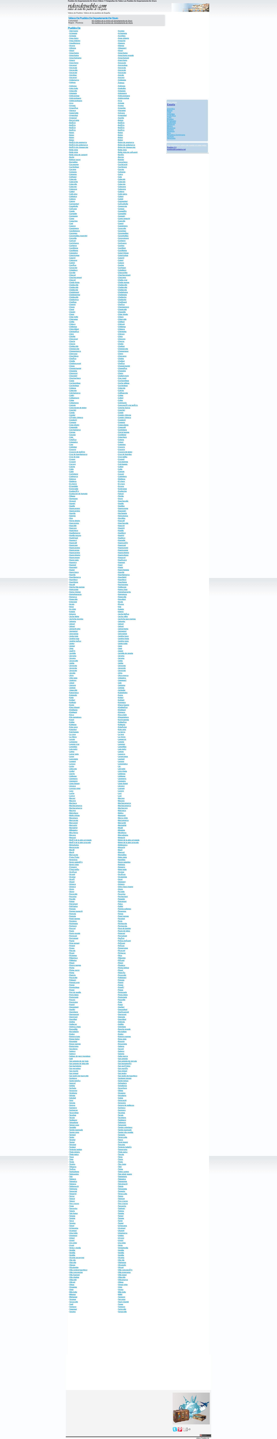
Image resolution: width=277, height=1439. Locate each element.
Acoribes (122, 36)
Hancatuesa (123, 516)
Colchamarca (74, 393)
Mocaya (72, 835)
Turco (71, 1221)
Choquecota (74, 349)
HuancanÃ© (123, 543)
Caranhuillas (123, 236)
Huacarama (74, 523)
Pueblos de (74, 27)
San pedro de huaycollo (78, 1076)
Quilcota (121, 1022)
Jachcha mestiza (76, 619)
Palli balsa (73, 906)
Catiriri (72, 263)
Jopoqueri (122, 680)
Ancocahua (122, 65)
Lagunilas (73, 747)
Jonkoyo (72, 680)
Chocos (121, 341)
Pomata (121, 980)
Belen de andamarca (126, 145)
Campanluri (123, 201)
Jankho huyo (123, 636)
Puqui (120, 1005)
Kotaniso (73, 730)
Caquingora (123, 226)
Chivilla (72, 337)
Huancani (122, 545)
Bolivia (169, 111)
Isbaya (120, 612)
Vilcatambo (73, 1267)
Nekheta (121, 865)
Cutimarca (73, 477)
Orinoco (72, 887)
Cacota (121, 169)
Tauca (120, 1140)
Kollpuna (121, 725)
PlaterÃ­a (121, 973)
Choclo (72, 341)
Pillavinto (122, 958)
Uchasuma (122, 1226)
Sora (71, 1100)
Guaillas (121, 506)
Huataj (72, 570)
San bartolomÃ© (125, 1064)
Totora (120, 1196)
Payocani (73, 936)
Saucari (72, 1083)
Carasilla (73, 238)
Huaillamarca (74, 533)
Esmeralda (73, 489)
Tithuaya (72, 1167)
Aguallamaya (74, 43)
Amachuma (74, 53)
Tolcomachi (122, 1184)
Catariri (72, 258)
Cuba (169, 117)
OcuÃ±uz (122, 874)
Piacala (72, 951)
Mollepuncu (122, 845)
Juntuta (72, 688)
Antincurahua (123, 98)
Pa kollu (121, 892)
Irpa (119, 607)
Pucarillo (121, 1000)
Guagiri (72, 504)
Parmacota (122, 926)
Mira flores (73, 833)
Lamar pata (74, 754)
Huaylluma (122, 582)
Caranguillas (123, 233)
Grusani (72, 501)
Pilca (120, 956)
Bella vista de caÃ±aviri (127, 152)
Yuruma (72, 1312)
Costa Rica (171, 116)
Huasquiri (73, 567)
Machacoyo (123, 808)
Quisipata (122, 1027)
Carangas (122, 231)
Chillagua (73, 327)
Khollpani (122, 710)
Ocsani (72, 874)
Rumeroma (73, 1046)
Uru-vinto (122, 1243)
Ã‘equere (73, 867)
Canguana (73, 216)
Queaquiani (73, 1007)
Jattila (71, 663)
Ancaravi (73, 65)
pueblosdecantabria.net (176, 149)
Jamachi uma (74, 629)
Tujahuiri (121, 1209)
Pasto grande (74, 933)
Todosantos (74, 1174)
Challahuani (74, 292)
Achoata (72, 36)
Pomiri (120, 983)
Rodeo (72, 1034)
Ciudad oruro (123, 376)
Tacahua (72, 1115)
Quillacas (73, 1024)
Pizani (120, 970)
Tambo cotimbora (125, 1127)
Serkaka (72, 1088)
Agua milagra (123, 38)
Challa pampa (123, 282)
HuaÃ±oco (122, 560)
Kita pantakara (75, 717)
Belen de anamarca (126, 142)
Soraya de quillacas (126, 1105)
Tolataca (72, 1184)
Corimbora (122, 430)
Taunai (72, 1142)
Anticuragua (74, 96)
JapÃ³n (72, 651)
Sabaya (121, 1046)
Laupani (72, 761)
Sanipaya (73, 1078)
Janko (71, 644)
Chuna (72, 366)
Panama (170, 130)
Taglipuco (73, 1120)
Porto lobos (74, 995)
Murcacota (73, 855)
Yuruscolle (122, 1312)
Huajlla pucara (75, 535)
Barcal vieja (74, 120)
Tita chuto (122, 1164)
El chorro (73, 484)
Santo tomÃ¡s (75, 1081)
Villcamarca (123, 1280)
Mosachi (121, 847)
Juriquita (121, 690)
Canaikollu (73, 206)
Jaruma (121, 656)
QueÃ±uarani (123, 1012)
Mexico (170, 126)
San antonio (123, 1059)
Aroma (121, 106)
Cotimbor (122, 445)
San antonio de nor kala (78, 1061)
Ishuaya (72, 614)
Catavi (120, 260)
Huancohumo (74, 555)
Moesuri (72, 838)
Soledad (72, 1098)
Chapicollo (122, 309)
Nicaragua (171, 128)
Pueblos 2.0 (171, 147)
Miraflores (122, 833)
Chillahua (122, 327)
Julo (119, 683)
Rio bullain (122, 1032)
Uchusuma (73, 1228)
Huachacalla (123, 523)
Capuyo (72, 226)
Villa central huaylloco (78, 1270)
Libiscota (73, 769)
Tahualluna (73, 1123)
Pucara (72, 1000)
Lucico (72, 796)
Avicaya (121, 113)
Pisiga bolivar (123, 968)
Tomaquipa (122, 1189)
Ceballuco (73, 270)
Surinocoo (73, 1110)
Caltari (120, 196)
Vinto (120, 1287)
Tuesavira (122, 1206)
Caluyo (72, 201)
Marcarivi (73, 825)
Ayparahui (73, 115)
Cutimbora (122, 477)
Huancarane (123, 550)
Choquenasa (123, 351)
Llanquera (73, 779)
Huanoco (73, 562)
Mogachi (121, 838)
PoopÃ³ (121, 987)
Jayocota (73, 666)
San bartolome (75, 1066)
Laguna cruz (74, 744)
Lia (119, 766)
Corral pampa (123, 432)
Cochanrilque (123, 381)
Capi (71, 224)
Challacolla (73, 285)
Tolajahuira (122, 1177)
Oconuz (121, 872)
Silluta (120, 1091)
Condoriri (73, 420)
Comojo (72, 405)
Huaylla (121, 572)
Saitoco (121, 1051)
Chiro (71, 334)
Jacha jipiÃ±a (123, 614)
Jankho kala (74, 639)
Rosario (121, 1041)
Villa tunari (122, 1275)
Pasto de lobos (124, 931)
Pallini (120, 906)
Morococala (74, 847)
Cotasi (120, 442)
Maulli (120, 828)
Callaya (121, 192)
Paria (120, 921)
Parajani (121, 919)
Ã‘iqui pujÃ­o (74, 870)
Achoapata (122, 33)
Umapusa (73, 1236)
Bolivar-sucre (75, 160)
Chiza (120, 337)
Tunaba (121, 1213)
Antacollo (73, 91)
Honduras (171, 124)
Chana (72, 307)
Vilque (71, 1285)
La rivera (121, 737)
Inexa (71, 607)
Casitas (121, 246)
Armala (121, 103)
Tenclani (72, 1145)
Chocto (72, 344)
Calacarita (73, 182)
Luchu (71, 793)
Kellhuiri (72, 703)
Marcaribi (122, 823)
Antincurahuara (75, 101)
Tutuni (71, 1226)
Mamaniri (122, 816)
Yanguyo (121, 1297)
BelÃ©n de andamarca (78, 145)
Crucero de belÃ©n (77, 452)
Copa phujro (74, 425)
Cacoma (72, 169)
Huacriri (121, 526)
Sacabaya (73, 1049)
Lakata (121, 752)
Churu (120, 373)
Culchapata (122, 464)
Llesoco (121, 786)
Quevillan (73, 1019)
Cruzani (121, 459)
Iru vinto (72, 609)
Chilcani (121, 324)
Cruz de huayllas (125, 454)
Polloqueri (122, 978)
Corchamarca (75, 430)
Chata (71, 314)
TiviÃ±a (72, 1169)
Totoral (72, 1199)
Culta (71, 469)
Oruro (71, 889)
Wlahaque (73, 1297)
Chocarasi (73, 339)
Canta (71, 219)
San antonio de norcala (127, 1061)
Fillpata (72, 496)
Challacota (73, 290)
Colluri (120, 398)
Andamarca (74, 80)
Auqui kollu (73, 113)
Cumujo (121, 472)
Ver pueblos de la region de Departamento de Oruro (112, 21)
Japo (120, 646)
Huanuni (121, 562)
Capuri (120, 224)
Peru (169, 133)
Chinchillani (74, 329)
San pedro (122, 1073)
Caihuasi (72, 177)
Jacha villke (123, 617)
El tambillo (73, 486)
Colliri (71, 395)
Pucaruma (73, 1002)
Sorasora (122, 1103)
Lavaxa (121, 761)
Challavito (122, 300)
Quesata (121, 1017)
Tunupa (121, 1218)
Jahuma (72, 621)
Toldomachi (74, 1186)
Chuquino (122, 371)
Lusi (119, 796)
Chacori (72, 280)
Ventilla (72, 1250)
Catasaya (73, 260)
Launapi (121, 759)
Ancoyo (121, 78)
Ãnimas (121, 83)
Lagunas (121, 744)
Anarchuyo (122, 60)
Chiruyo (121, 334)
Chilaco (72, 324)
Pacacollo (73, 894)
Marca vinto (123, 818)
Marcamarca (123, 820)
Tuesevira (73, 1209)
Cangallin (73, 214)
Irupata (121, 609)
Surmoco (122, 1110)
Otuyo (71, 892)
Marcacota (73, 820)
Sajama (121, 1054)
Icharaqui (73, 602)
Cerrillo (72, 273)
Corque (72, 432)
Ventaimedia (123, 1248)
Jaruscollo (73, 661)
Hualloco (121, 538)
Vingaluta (73, 1287)
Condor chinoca (124, 418)
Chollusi (121, 346)
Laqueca (121, 754)
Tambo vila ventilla (125, 1132)
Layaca (72, 764)
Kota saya (73, 727)
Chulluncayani (75, 364)
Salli (71, 1059)
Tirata (71, 1162)
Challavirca (74, 300)
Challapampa (74, 295)
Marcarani (73, 823)
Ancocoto (122, 73)
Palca (120, 904)
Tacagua (121, 1113)
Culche (72, 467)
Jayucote (122, 668)
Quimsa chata (75, 1027)
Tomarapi (73, 1191)
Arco (71, 103)
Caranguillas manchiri (78, 236)
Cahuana (121, 172)
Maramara (73, 818)
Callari (72, 192)
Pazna (71, 941)
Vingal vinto (123, 1285)
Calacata (121, 182)
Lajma (71, 752)
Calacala (72, 179)
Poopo (71, 990)
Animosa (73, 86)
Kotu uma (122, 730)
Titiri (120, 1167)
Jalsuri (72, 624)
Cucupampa (123, 462)
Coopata (72, 422)
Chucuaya (122, 356)
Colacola (121, 388)
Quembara (73, 1012)
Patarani (121, 933)
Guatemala (171, 123)
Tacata (72, 1118)
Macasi (72, 798)
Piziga (71, 973)
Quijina (72, 1022)
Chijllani (121, 322)
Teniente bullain (75, 1150)
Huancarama (74, 548)
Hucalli (72, 585)
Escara (121, 486)
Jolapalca (122, 678)
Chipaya (121, 329)
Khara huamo (123, 705)
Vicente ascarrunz (76, 1258)
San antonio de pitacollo (79, 1064)
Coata (71, 381)
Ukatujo (121, 1231)
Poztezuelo (122, 997)
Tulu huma (73, 1213)
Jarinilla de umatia (125, 653)
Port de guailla (75, 992)
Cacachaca (122, 162)
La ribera (73, 737)
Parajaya (73, 921)
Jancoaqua (73, 634)
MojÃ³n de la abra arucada (80, 843)
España (171, 104)
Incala (120, 602)
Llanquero (73, 781)
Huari (120, 565)
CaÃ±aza (73, 209)
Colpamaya (74, 403)
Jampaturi (73, 631)
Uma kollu (73, 1233)
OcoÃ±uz (73, 872)
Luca (71, 791)
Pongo (71, 985)
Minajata (121, 830)
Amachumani (123, 58)
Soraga (72, 1103)
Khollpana (73, 710)
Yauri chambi (123, 1302)
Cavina (121, 265)
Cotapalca (73, 442)
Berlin (71, 157)
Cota (71, 437)
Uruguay (170, 137)
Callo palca (122, 194)
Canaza (121, 209)
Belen (71, 133)
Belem (120, 120)
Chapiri (72, 312)
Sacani (121, 1049)
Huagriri (121, 528)
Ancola (121, 75)
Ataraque (122, 111)
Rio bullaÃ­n (74, 1032)
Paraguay (171, 131)
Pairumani (122, 901)
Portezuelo (122, 992)
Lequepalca (123, 764)
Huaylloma (73, 582)
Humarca (73, 597)
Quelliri (72, 1010)
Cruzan (72, 459)
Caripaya (122, 241)
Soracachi (122, 1100)
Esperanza (122, 489)
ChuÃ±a (121, 364)
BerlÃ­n (121, 155)
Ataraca (72, 111)
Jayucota (122, 666)
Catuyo (121, 263)
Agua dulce (73, 38)
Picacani (121, 951)
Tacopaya (122, 1118)
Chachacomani (124, 275)
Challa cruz (122, 280)
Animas (72, 82)
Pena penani (74, 943)
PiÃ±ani (121, 960)
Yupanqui (73, 1309)
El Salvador (171, 121)
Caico (120, 174)
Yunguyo (72, 1307)
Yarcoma (121, 1299)
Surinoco (121, 1108)
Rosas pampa (75, 1044)
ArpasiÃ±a (73, 108)
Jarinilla (72, 653)
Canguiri (121, 216)
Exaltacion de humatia (78, 494)
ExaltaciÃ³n (74, 491)
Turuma (72, 1223)
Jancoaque (122, 634)
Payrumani (122, 936)
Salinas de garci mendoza (79, 1056)
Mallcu (120, 813)
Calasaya (73, 189)
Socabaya (122, 1096)
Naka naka (122, 857)
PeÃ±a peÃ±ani (124, 941)
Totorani (121, 1199)
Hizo (71, 518)
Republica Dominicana (176, 135)
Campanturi (74, 204)
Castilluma (73, 251)
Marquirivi (73, 828)
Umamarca (122, 1233)
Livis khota (122, 771)
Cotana (121, 440)
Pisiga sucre (74, 970)
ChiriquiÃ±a (74, 332)
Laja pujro (73, 749)
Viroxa (120, 1290)
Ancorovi (73, 78)
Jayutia (72, 673)
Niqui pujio (122, 870)
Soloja (120, 1098)
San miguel (122, 1071)
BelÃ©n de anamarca (78, 142)
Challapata (122, 295)
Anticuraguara (124, 96)
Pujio (120, 1002)
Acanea (121, 31)
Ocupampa (122, 877)
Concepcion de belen (77, 408)
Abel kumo (73, 31)
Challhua (72, 302)
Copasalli (122, 427)
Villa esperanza (124, 1272)
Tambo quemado (76, 1130)
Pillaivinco (73, 958)
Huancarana (74, 550)
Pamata (72, 909)
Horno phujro (74, 521)
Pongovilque (74, 987)
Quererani (73, 1017)
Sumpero (73, 1108)
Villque (120, 1282)
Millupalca (73, 830)
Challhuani (122, 302)
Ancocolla (73, 70)
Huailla (121, 531)
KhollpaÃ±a (123, 707)
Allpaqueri (122, 48)
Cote (71, 445)
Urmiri (71, 1240)
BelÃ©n (72, 123)
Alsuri (71, 51)
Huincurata (73, 590)
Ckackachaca (75, 378)
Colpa (71, 400)
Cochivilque (74, 386)
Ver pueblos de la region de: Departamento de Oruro (112, 23)
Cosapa (72, 435)
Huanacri (73, 540)
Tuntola (72, 1218)
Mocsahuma (123, 835)
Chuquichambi (124, 366)
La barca (121, 732)
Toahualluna (74, 1172)
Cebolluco (122, 270)
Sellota (72, 1086)
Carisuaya (122, 243)
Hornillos (121, 518)
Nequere (121, 867)
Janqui (72, 646)
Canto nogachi (124, 219)
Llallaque (121, 776)
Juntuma (121, 685)
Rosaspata (122, 1044)
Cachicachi (122, 165)
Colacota (73, 391)
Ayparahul (122, 115)
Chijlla (71, 322)
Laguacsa (122, 739)
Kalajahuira (122, 693)
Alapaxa (121, 43)
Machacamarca (124, 803)
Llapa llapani (74, 784)
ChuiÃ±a (72, 359)
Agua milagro (74, 41)
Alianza (121, 46)
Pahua (71, 901)
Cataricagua (74, 255)
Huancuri (122, 558)
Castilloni (122, 248)
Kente (71, 705)
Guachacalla (123, 501)
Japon (120, 651)
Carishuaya (74, 243)
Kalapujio (73, 695)
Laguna (121, 742)
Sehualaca (122, 1083)
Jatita (120, 661)
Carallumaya (74, 231)
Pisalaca (121, 965)
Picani (71, 953)
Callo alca (73, 194)
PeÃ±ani (121, 943)
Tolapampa (122, 1182)
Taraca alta (122, 1137)
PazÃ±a (121, 938)
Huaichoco (73, 531)
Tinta (71, 1159)
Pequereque (123, 948)
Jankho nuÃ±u (75, 641)
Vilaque (72, 1265)
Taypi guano (123, 1142)
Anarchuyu (73, 63)
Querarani (122, 1014)
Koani (71, 720)
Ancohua (73, 75)
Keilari (120, 698)
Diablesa (72, 481)
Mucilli (71, 850)
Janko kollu (122, 644)
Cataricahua (123, 255)
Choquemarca (75, 351)
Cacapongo (74, 165)
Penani (72, 946)
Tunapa (72, 1216)
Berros (121, 157)
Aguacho (121, 41)
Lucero (121, 791)
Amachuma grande (126, 55)
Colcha (121, 391)
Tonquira (121, 1191)
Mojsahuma (74, 845)
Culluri (120, 467)
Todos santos (123, 1172)
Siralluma (73, 1093)
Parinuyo (73, 926)
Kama (120, 695)
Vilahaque (122, 1263)
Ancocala (73, 68)
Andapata (122, 80)
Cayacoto (73, 268)
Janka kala (73, 636)
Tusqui (120, 1223)
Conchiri (72, 410)
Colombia (171, 114)
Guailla (121, 504)
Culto (71, 472)
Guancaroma (74, 511)
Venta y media (75, 1248)
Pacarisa (121, 894)
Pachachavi (123, 897)
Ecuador (170, 119)
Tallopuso (122, 1123)
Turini (120, 1221)
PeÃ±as (121, 946)
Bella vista (73, 150)
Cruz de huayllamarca (78, 454)
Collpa (120, 395)
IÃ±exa (121, 604)
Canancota (122, 206)
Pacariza (72, 897)
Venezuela (171, 138)
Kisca (71, 715)
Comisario (122, 403)
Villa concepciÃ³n (125, 1270)
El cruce (121, 484)
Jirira (120, 673)
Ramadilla (73, 1029)
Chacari (72, 275)
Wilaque (72, 1294)
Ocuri (120, 879)
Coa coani (122, 378)
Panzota (72, 916)
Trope (71, 1206)
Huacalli (121, 521)
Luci (119, 793)
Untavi (72, 1238)
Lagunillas (122, 747)
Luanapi (121, 788)
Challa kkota (74, 282)
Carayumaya (123, 238)
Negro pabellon (124, 862)
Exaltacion (122, 491)
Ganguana (73, 499)
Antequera (122, 93)
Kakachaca (74, 693)
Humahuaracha (124, 592)
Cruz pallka (122, 457)
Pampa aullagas (124, 909)
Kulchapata (74, 732)
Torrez (71, 1196)
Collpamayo (74, 398)
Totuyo (72, 1201)
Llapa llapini (123, 784)
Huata (120, 567)
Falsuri (121, 494)
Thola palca (122, 1152)
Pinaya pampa (75, 965)
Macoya (72, 811)
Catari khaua (123, 253)
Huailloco (122, 533)
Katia (71, 698)
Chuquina (73, 371)
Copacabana (123, 425)
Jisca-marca (123, 675)
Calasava (122, 187)
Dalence (72, 479)
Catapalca (73, 253)
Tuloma (121, 1211)
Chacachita (122, 273)
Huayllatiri (122, 577)
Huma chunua (75, 592)
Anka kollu (73, 88)
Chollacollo (73, 346)
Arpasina (122, 108)
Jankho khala (123, 639)
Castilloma (73, 248)
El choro (121, 481)
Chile (169, 112)
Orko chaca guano (125, 887)
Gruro (120, 499)
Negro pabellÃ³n (76, 862)
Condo (120, 413)
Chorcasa (73, 354)
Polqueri (72, 980)
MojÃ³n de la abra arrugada (80, 840)
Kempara (122, 703)
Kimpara (121, 712)
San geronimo (75, 1069)
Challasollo (73, 297)
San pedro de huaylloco (127, 1076)
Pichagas (73, 956)
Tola (71, 1177)
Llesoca (72, 786)
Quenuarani (74, 1014)
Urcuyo (121, 1238)
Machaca (73, 803)
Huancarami (123, 548)
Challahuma (123, 292)
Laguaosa (73, 742)
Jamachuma (123, 629)
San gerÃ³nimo (124, 1066)
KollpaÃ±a (122, 722)
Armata (72, 106)
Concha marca (124, 408)
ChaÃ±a (121, 305)
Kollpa (71, 722)
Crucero (121, 447)
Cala (120, 177)
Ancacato (122, 63)
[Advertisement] (92, 1334)
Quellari (121, 1007)
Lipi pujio (121, 769)
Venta (120, 1245)
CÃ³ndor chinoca (76, 418)
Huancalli (73, 543)
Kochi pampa (123, 720)
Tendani (72, 1147)
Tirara (120, 1159)
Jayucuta (122, 671)
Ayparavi (73, 118)
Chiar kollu (73, 317)
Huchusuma (123, 585)
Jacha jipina (74, 617)
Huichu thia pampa (77, 587)
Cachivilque (74, 167)
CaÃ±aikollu (123, 204)
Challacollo (122, 285)
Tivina (120, 1169)
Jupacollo (73, 690)
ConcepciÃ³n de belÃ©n (128, 405)
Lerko (71, 766)
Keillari (72, 700)
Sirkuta (72, 1096)
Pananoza (122, 911)
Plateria (72, 975)
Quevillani (122, 1019)
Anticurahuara (75, 98)
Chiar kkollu (123, 314)
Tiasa (71, 1157)
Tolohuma (73, 1189)
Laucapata (73, 759)
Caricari (72, 241)
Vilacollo (72, 1263)
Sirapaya (121, 1093)
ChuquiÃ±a (122, 368)
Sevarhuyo (122, 1088)
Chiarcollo (122, 319)
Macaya (72, 801)
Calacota (121, 184)
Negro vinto (74, 865)
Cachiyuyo (122, 167)
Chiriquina (122, 332)
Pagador (121, 899)
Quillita (121, 1024)
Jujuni (71, 683)
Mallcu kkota (74, 816)
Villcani (72, 1282)
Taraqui (72, 1140)
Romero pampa (124, 1037)
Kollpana (72, 725)
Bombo (121, 160)
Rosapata (73, 1041)
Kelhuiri (121, 700)
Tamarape (122, 1125)
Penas (71, 948)
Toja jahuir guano (125, 1174)
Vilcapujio (122, 1265)
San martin (73, 1071)
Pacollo (72, 899)
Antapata (122, 91)
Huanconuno (74, 558)
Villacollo (121, 1277)
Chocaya (121, 339)
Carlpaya (73, 246)
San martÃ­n (123, 1069)
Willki (120, 1294)
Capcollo (121, 221)
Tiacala (121, 1154)
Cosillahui (122, 435)
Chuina (121, 359)
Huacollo (72, 526)
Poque (120, 990)
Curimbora (73, 474)
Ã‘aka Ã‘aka (74, 857)
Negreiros (73, 860)
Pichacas (122, 953)
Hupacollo (73, 599)
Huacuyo (73, 528)
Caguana (73, 172)
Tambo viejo (74, 1132)
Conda (72, 413)
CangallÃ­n (122, 211)
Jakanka (121, 621)
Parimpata (73, 924)
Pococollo (73, 978)
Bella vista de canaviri (78, 155)
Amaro (72, 60)
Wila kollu (73, 1292)
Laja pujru (122, 749)
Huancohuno (123, 555)
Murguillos (122, 855)
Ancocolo (122, 70)
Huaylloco (73, 580)
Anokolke (122, 88)
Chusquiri (73, 376)
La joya (121, 734)
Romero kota (74, 1037)
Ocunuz (72, 877)
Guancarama (74, 508)
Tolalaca (72, 1179)
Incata (71, 604)
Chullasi (121, 361)
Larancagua (123, 757)
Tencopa (121, 1145)
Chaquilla (122, 312)
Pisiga (71, 968)
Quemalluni (122, 1010)
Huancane (73, 545)
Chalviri (72, 305)
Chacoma (122, 278)
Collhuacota (123, 393)
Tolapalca (122, 1179)
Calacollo (73, 184)
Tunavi (120, 1216)
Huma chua (122, 590)
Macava (121, 798)
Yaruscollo (73, 1302)
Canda (72, 211)
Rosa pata (122, 1039)
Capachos (73, 221)
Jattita (120, 663)
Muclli (71, 852)
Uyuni (71, 1245)
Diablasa (121, 479)
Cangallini (122, 214)
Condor (72, 415)
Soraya (72, 1105)
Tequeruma (122, 1150)
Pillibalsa (73, 960)
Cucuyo (72, 464)
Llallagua (121, 774)
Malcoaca (122, 811)
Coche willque (123, 383)
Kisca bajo (122, 715)
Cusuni (121, 474)
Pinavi (120, 963)
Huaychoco (74, 572)
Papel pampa (123, 916)
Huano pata (74, 560)
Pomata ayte (74, 983)
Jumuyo (72, 685)
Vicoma (121, 1258)
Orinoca (72, 884)
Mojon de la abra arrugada (128, 840)
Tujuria (72, 1211)
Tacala (120, 1115)
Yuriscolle (122, 1309)
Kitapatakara (123, 717)
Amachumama (75, 58)
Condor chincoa (124, 415)
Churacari (73, 373)
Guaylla (72, 513)
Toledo (120, 1186)
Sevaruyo (73, 1091)
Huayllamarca (124, 575)
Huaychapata (123, 570)
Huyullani (122, 599)
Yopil (71, 1304)
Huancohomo (123, 553)
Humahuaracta (75, 594)
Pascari (72, 928)
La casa (72, 734)
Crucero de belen (125, 452)
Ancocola (122, 68)
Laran (71, 757)
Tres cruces (123, 1201)
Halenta (72, 516)
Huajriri (121, 535)
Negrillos (121, 860)
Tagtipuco (122, 1120)
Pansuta (72, 914)
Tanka (71, 1137)
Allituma (72, 48)
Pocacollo (122, 975)
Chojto (120, 344)
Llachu (72, 774)
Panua (120, 914)
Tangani (72, 1135)
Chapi (71, 309)
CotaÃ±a (72, 440)
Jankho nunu (123, 641)
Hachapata (122, 513)
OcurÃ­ (72, 879)
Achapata (73, 33)
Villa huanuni (74, 1275)
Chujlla (72, 361)
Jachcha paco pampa (127, 619)
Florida (121, 496)
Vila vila (72, 1260)
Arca (120, 101)
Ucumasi (121, 1228)
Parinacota (122, 924)
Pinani (71, 963)
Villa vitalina (74, 1277)
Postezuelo (73, 997)
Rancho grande (124, 1029)
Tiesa (120, 1157)
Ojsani (71, 882)
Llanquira (122, 781)
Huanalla (121, 540)
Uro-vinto (73, 1243)
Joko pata (73, 678)
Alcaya (72, 46)
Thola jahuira (74, 1152)
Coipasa (72, 388)
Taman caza (74, 1125)
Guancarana (123, 508)
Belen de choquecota (126, 147)
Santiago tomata (124, 1078)
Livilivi (71, 771)
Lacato (72, 739)
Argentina (171, 109)
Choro (120, 354)
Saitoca (72, 1051)
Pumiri (72, 1005)
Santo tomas (123, 1081)
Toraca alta (122, 1194)
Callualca (73, 196)
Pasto (71, 931)
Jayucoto (73, 671)
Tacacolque (74, 1113)
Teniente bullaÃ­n (125, 1147)
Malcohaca (73, 813)
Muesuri (121, 852)
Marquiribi (122, 825)
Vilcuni (120, 1267)
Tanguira (121, 1135)
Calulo (120, 199)
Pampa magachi (76, 911)
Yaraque (72, 1299)
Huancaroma (74, 553)
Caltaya (72, 199)
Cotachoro (122, 437)
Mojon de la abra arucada (128, 843)
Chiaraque (73, 319)
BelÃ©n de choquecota (78, 147)
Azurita (121, 118)
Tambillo (72, 1127)
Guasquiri (122, 511)
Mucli (120, 850)
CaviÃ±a (72, 265)
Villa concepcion (76, 1272)
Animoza (121, 86)
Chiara (120, 317)
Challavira (122, 297)
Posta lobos (123, 995)
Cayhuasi (122, 268)
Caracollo (122, 228)
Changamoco (123, 307)
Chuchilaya (73, 356)
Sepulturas (122, 1086)
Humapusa (122, 594)
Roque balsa (74, 1039)
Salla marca (123, 1056)
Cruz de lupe (74, 457)
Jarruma (72, 656)
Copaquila (73, 427)
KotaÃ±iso (122, 727)
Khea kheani (74, 707)
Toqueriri (72, 1194)
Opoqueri (122, 882)
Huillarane (122, 587)
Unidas (121, 1236)
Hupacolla (122, 597)
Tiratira (72, 1164)
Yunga (120, 1304)
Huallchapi (73, 538)
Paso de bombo (124, 928)
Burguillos (73, 162)
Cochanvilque (75, 383)
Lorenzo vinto (74, 788)
